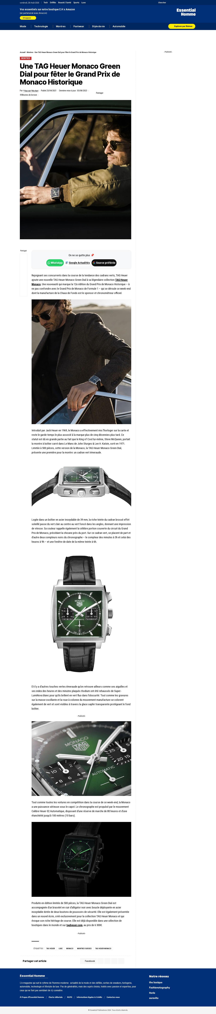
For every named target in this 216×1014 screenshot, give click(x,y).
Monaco (69, 949)
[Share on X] (111, 93)
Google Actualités (78, 262)
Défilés (53, 3)
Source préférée (105, 262)
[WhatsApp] (190, 2)
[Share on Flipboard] (115, 93)
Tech (46, 3)
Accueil (22, 52)
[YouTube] (172, 2)
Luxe (83, 3)
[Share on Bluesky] (23, 278)
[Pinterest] (176, 2)
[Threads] (194, 2)
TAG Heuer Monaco (103, 949)
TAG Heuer (50, 949)
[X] (168, 2)
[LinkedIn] (183, 2)
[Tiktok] (179, 2)
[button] (160, 2)
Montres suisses (84, 949)
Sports (76, 3)
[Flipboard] (187, 2)
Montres (30, 52)
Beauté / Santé (64, 3)
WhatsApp (57, 262)
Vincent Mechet (30, 90)
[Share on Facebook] (106, 93)
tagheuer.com (74, 925)
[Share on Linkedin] (120, 93)
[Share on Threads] (23, 271)
